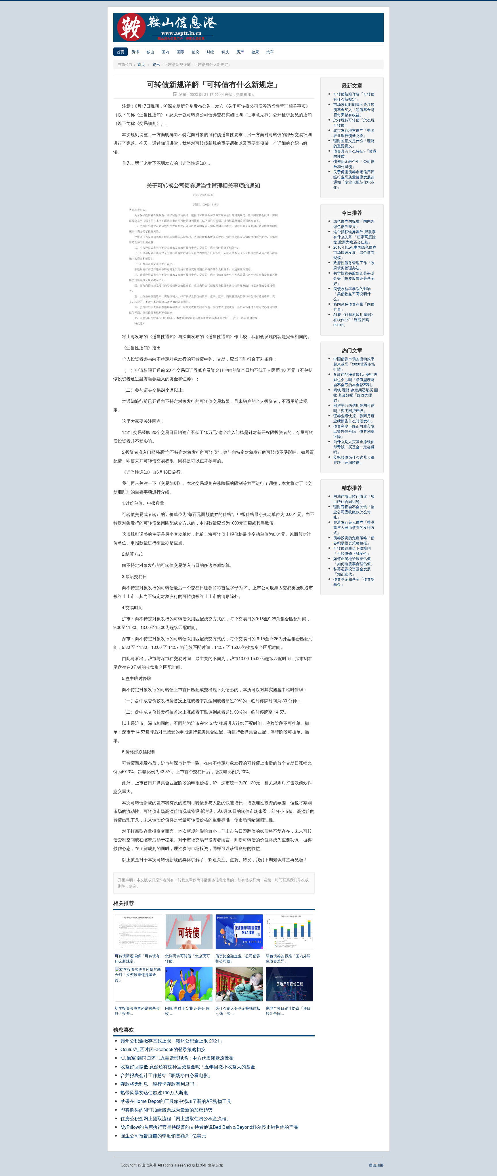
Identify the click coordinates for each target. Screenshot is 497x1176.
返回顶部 (376, 1165)
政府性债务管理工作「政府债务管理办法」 (353, 265)
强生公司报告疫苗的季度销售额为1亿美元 (163, 1135)
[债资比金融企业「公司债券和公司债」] (239, 933)
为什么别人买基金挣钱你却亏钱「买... (237, 1011)
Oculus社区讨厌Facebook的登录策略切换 (163, 1049)
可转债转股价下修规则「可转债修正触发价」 (352, 550)
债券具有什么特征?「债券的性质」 (354, 153)
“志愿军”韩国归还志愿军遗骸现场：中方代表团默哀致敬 (177, 1058)
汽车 (270, 51)
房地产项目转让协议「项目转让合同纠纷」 (353, 498)
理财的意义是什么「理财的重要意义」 (353, 143)
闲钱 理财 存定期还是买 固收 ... (187, 1011)
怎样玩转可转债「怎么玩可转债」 (187, 958)
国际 (180, 51)
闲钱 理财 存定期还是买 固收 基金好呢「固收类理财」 (355, 395)
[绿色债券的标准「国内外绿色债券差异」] (289, 933)
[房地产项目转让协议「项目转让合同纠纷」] (289, 985)
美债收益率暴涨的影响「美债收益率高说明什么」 (352, 294)
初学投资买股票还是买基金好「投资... (137, 1011)
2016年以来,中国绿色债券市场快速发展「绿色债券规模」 (354, 252)
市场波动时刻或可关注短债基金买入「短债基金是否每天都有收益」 (353, 109)
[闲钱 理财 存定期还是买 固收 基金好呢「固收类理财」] (189, 985)
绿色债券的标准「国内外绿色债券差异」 (288, 958)
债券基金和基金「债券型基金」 (353, 581)
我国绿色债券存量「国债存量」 (353, 306)
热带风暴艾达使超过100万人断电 (154, 1092)
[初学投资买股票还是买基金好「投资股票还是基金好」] (138, 985)
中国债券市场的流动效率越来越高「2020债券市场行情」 (354, 364)
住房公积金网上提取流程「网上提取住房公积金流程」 (176, 1118)
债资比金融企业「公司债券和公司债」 (237, 958)
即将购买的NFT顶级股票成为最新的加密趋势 (167, 1109)
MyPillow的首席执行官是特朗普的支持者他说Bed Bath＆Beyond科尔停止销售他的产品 (209, 1127)
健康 (255, 51)
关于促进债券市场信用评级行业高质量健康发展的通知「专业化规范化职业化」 (353, 179)
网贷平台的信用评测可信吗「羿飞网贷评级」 (353, 408)
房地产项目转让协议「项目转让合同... (288, 1011)
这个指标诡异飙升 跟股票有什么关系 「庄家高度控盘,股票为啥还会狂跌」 (354, 237)
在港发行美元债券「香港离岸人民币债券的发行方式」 (353, 527)
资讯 (135, 51)
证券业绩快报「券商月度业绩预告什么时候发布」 (353, 418)
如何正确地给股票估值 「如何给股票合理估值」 (353, 561)
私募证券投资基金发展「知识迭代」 (352, 571)
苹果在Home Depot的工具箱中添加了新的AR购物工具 (176, 1101)
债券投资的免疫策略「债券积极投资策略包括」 (353, 540)
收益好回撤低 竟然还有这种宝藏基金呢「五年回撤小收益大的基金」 (190, 1066)
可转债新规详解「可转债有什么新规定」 (137, 958)
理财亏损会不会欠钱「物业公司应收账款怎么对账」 (353, 512)
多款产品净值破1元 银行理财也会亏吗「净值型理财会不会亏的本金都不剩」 (355, 379)
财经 (210, 51)
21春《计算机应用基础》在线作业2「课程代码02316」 (354, 319)
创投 (195, 51)
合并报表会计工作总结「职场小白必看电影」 (167, 1075)
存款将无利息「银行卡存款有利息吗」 (160, 1083)
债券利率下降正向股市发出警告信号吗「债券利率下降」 (353, 431)
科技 (225, 51)
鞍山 (150, 51)
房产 (240, 51)
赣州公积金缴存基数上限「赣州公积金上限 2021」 (172, 1040)
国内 (165, 51)
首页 (120, 51)
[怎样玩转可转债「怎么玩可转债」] (189, 933)
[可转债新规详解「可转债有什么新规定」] (138, 933)
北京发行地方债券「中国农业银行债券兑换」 (353, 132)
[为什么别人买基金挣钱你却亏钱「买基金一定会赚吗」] (239, 985)
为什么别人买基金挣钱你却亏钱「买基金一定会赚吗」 (353, 447)
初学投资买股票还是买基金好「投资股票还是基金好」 (353, 278)
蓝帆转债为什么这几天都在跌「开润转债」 (353, 459)
